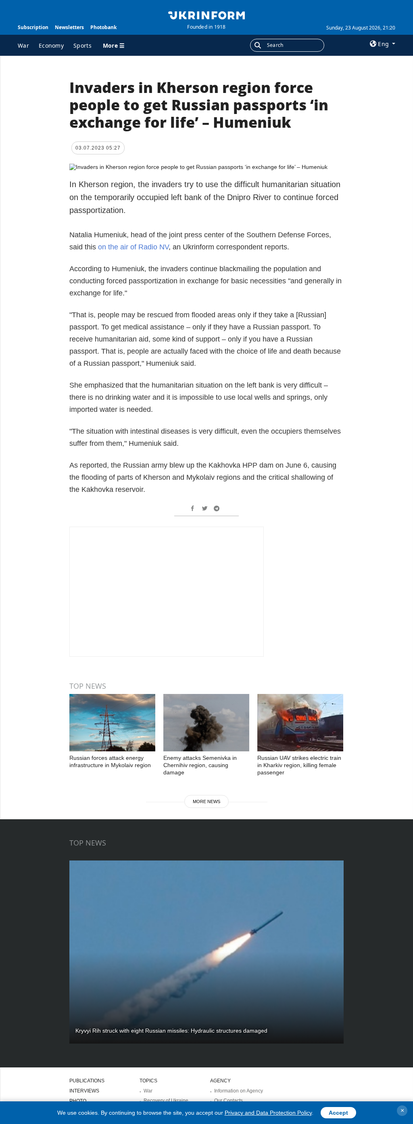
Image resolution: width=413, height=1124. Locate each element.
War (23, 45)
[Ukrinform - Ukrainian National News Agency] (206, 14)
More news (206, 801)
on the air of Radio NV (133, 247)
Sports (82, 45)
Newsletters (69, 27)
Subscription (33, 27)
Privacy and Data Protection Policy (268, 1112)
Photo (77, 1101)
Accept (338, 1112)
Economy (51, 45)
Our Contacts (228, 1100)
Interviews (84, 1091)
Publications (86, 1081)
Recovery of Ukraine (166, 1100)
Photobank (103, 27)
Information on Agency (238, 1091)
